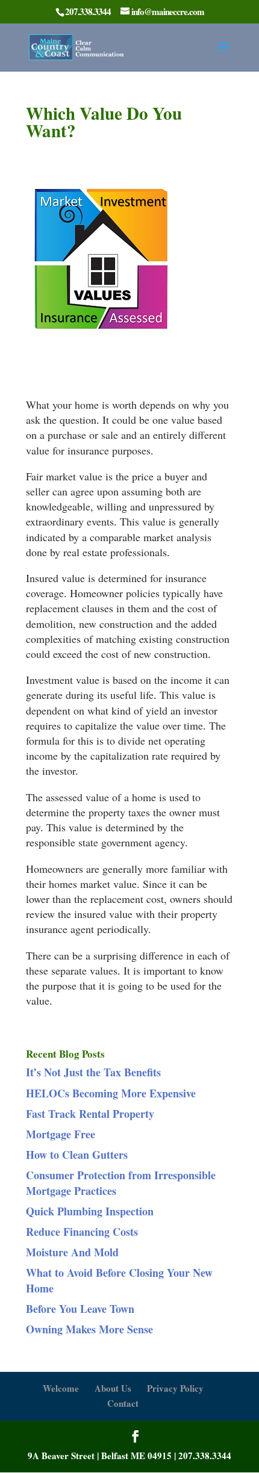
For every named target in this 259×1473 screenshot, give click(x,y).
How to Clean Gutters (77, 1154)
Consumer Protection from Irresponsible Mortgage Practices (121, 1182)
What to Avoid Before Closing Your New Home (119, 1280)
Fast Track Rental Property (90, 1113)
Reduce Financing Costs (82, 1231)
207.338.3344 (204, 1455)
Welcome (61, 1388)
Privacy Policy (175, 1388)
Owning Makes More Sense (89, 1329)
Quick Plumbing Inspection (90, 1211)
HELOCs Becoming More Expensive (111, 1093)
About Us (113, 1388)
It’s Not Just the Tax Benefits (93, 1072)
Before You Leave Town (80, 1308)
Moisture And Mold (72, 1252)
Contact (123, 1403)
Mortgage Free (60, 1134)
